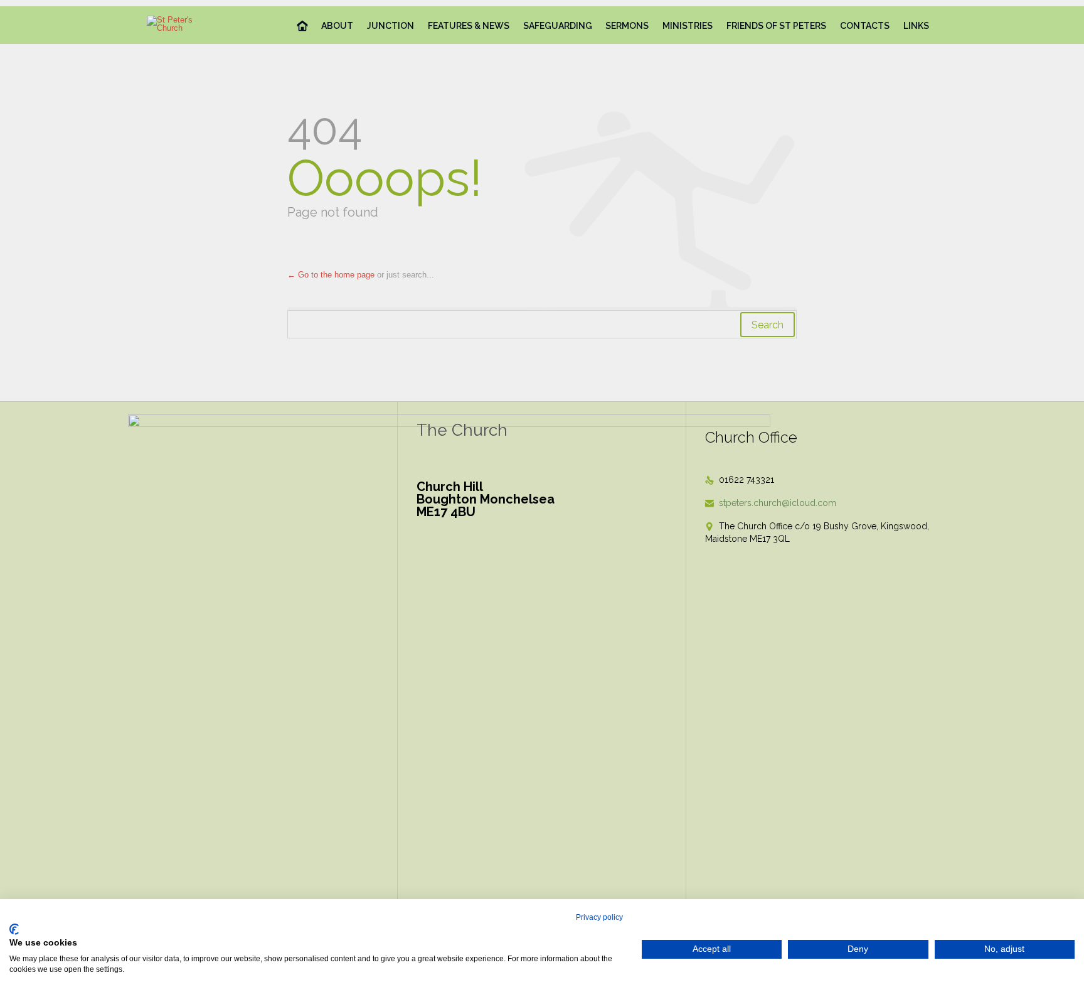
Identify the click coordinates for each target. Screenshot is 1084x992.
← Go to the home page (331, 274)
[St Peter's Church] (180, 24)
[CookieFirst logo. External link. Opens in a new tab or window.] (14, 929)
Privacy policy (599, 917)
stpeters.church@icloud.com (770, 503)
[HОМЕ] (302, 26)
